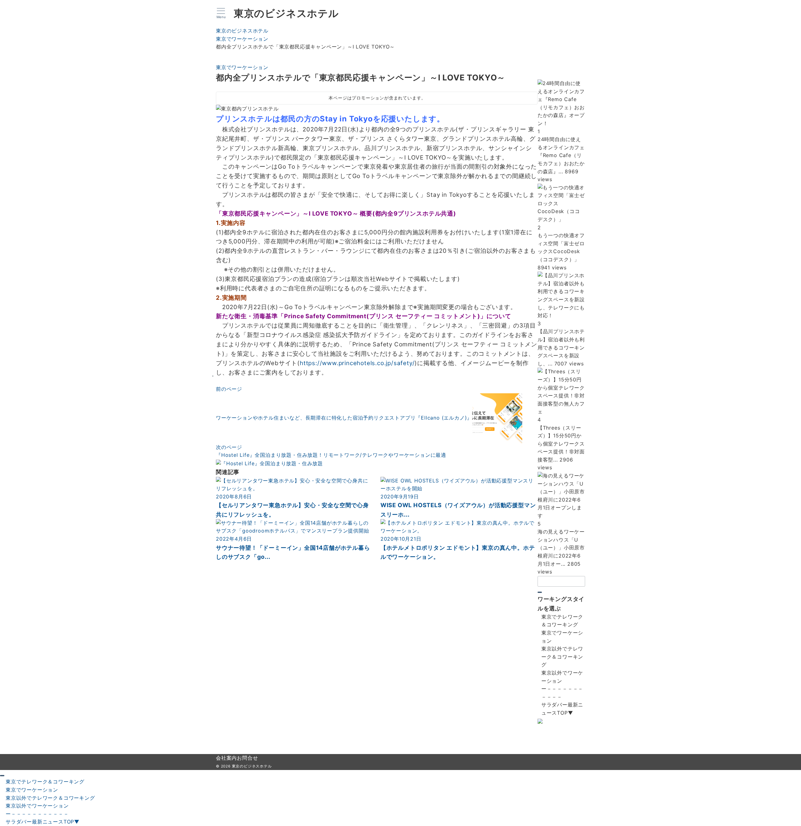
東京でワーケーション (242, 67)
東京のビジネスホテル (286, 13)
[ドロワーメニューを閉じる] (2, 775)
